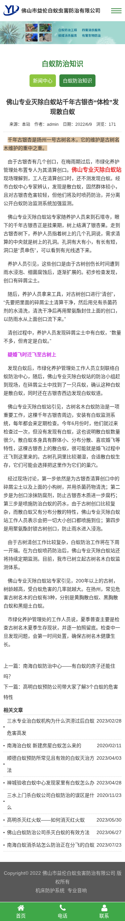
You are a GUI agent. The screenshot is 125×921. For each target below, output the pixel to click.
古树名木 (91, 636)
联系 (104, 916)
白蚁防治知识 (77, 80)
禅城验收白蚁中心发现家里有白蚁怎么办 (50, 782)
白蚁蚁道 (91, 393)
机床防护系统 (50, 890)
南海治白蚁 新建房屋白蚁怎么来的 (44, 745)
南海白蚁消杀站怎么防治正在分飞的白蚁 (50, 845)
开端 (13, 550)
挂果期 (54, 225)
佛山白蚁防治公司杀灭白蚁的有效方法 (48, 832)
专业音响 (77, 890)
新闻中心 (42, 80)
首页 (21, 916)
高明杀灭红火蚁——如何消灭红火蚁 (46, 820)
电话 (62, 916)
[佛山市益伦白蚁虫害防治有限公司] (51, 18)
